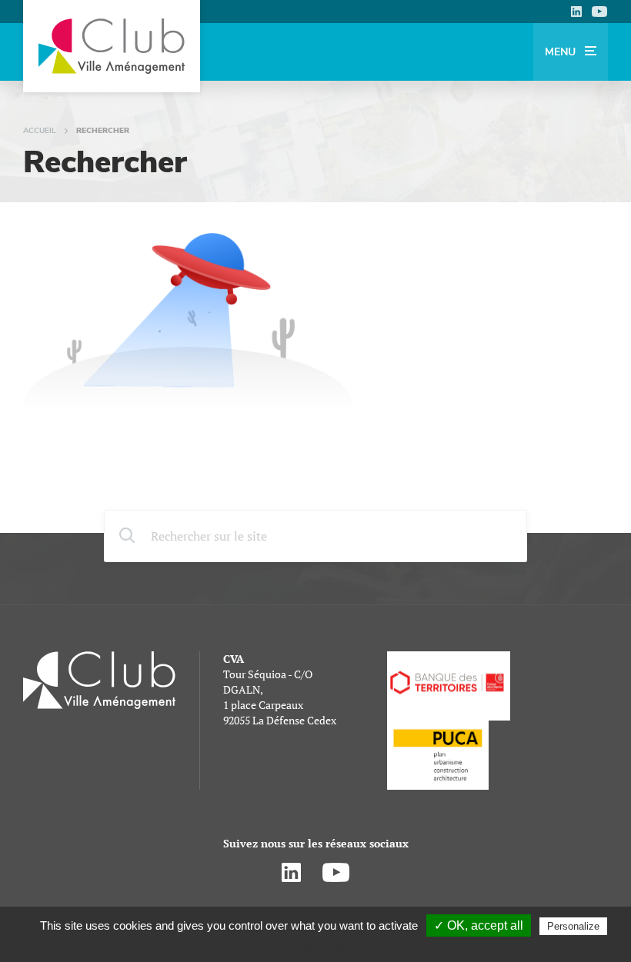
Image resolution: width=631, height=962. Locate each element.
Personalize (573, 926)
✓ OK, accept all (478, 925)
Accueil (39, 130)
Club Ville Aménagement (111, 46)
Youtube (599, 11)
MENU (562, 52)
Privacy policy (323, 946)
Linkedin (576, 11)
